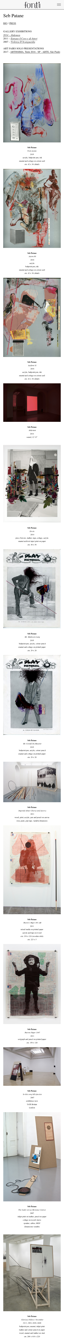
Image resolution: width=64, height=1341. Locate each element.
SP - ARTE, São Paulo (49, 51)
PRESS (12, 23)
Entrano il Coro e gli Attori (24, 38)
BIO (5, 23)
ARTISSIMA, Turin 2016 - (24, 51)
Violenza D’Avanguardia (23, 41)
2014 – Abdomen (11, 35)
